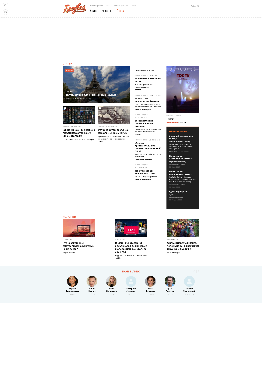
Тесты (133, 6)
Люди (108, 6)
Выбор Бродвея (141, 75)
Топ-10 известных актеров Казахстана (145, 172)
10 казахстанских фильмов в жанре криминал (144, 123)
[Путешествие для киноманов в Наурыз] (96, 84)
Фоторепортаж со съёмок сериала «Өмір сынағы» (113, 131)
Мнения (69, 71)
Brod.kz (138, 90)
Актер (72, 295)
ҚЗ (5, 12)
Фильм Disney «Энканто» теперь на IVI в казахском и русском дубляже (183, 246)
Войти (193, 6)
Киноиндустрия (96, 6)
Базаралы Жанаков (143, 159)
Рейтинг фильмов (121, 6)
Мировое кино (141, 140)
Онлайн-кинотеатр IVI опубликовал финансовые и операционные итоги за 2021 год (131, 247)
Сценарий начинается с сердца (181, 137)
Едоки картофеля (178, 191)
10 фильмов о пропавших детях (148, 79)
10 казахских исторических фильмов (147, 99)
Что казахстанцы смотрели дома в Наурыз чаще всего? (78, 246)
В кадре (101, 126)
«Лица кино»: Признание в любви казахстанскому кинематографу (79, 133)
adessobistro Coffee (177, 165)
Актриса (111, 295)
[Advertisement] (131, 38)
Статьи (121, 11)
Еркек (170, 119)
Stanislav (173, 152)
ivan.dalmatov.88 (176, 198)
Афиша (93, 11)
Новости (106, 11)
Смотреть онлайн (173, 116)
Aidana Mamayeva (143, 109)
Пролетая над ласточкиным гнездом (180, 157)
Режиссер (189, 295)
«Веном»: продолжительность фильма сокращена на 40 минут (148, 147)
